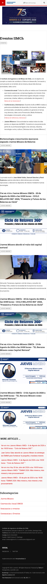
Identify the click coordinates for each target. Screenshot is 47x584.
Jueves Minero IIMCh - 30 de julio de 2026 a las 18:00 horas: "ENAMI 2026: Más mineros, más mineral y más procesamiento (22, 481)
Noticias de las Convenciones (12, 101)
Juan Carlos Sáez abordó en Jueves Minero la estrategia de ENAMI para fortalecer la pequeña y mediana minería (22, 454)
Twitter (15, 551)
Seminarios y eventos (10, 508)
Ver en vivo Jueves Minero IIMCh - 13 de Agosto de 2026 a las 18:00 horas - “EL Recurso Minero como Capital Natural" (22, 347)
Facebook (5, 551)
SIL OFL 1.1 (27, 577)
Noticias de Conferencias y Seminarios (15, 118)
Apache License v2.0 (8, 575)
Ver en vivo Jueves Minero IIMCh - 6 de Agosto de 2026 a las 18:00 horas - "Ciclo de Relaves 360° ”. (23, 446)
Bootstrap (5, 573)
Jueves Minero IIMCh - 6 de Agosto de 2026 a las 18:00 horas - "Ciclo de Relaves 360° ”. (22, 461)
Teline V (40, 568)
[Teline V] (11, 2)
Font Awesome (6, 577)
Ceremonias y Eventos (10, 513)
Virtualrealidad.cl (20, 558)
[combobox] (44, 2)
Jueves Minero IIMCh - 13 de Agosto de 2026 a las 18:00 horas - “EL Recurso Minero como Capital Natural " (22, 395)
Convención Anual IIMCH (12, 503)
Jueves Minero (7, 499)
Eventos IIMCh (12, 38)
